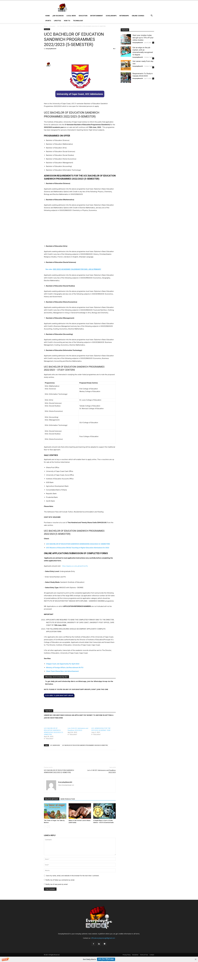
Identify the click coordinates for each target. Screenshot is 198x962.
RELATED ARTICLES (51, 799)
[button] (99, 959)
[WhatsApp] (55, 53)
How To (67, 21)
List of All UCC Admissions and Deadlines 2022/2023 (101, 771)
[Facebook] (46, 53)
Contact (152, 955)
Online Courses (138, 16)
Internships (124, 16)
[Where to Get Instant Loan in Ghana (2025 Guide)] (80, 811)
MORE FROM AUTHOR (68, 799)
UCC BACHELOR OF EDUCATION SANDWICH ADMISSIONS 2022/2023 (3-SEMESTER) (78, 544)
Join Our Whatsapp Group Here (106, 959)
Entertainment (96, 16)
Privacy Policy (127, 955)
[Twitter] (51, 53)
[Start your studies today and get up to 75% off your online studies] (126, 39)
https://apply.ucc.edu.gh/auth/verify (75, 566)
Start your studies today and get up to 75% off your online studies (143, 37)
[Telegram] (65, 53)
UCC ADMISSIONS (55, 745)
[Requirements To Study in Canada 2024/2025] (126, 77)
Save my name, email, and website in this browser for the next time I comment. (72, 875)
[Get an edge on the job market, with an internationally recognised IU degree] (126, 51)
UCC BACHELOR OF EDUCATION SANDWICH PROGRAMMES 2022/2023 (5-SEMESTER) (85, 745)
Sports (48, 21)
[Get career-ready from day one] (126, 65)
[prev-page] (45, 826)
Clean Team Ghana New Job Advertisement (62, 671)
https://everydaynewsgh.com (66, 785)
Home (47, 16)
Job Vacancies (58, 16)
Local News (71, 16)
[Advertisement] (80, 228)
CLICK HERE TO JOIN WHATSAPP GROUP (59, 695)
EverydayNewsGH (51, 48)
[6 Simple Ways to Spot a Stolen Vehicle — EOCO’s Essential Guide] (104, 811)
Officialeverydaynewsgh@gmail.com (103, 938)
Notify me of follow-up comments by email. (60, 880)
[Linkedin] (60, 53)
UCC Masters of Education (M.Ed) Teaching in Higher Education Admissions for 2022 (77, 548)
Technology (78, 21)
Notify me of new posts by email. (57, 884)
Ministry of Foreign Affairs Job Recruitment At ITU (64, 667)
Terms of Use (144, 955)
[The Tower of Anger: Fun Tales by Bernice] (55, 811)
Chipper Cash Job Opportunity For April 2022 (62, 664)
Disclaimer (135, 955)
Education (83, 16)
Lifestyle (57, 21)
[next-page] (48, 826)
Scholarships (111, 16)
